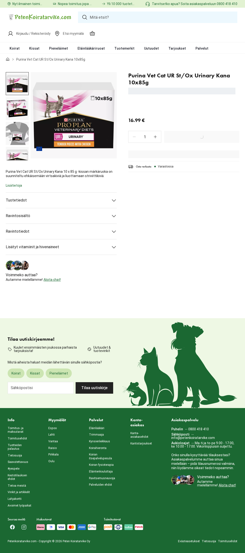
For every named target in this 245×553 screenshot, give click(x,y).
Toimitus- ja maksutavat (15, 430)
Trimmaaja (96, 434)
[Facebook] (12, 527)
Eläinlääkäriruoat (91, 48)
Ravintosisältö (18, 215)
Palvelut (201, 48)
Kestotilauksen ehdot (17, 477)
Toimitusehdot (17, 438)
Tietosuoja (15, 455)
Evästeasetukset (189, 541)
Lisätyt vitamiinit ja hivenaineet (32, 247)
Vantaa (53, 441)
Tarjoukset (177, 48)
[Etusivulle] (8, 59)
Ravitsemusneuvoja (102, 478)
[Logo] (40, 17)
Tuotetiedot (16, 200)
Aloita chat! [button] (52, 280)
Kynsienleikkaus (99, 441)
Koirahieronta (97, 448)
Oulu (51, 461)
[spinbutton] (145, 137)
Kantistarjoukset (141, 443)
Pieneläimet (58, 48)
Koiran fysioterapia (101, 465)
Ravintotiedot (17, 231)
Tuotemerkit (124, 48)
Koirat (15, 48)
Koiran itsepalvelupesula (100, 456)
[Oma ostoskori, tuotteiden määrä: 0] (92, 33)
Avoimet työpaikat (19, 505)
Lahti (51, 434)
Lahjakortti (15, 499)
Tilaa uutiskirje (94, 388)
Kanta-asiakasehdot (139, 435)
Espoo (52, 428)
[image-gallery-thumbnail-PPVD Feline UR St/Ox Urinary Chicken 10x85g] (17, 83)
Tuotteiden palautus (15, 447)
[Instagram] (24, 527)
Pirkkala (53, 454)
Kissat (34, 48)
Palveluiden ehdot (100, 484)
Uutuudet (151, 48)
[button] (134, 137)
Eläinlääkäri (96, 428)
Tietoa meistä (17, 485)
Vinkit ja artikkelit (19, 492)
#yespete (13, 468)
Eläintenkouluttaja (101, 471)
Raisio (52, 448)
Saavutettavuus (18, 462)
